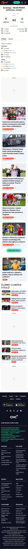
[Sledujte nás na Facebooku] (7, 411)
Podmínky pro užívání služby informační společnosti (13, 537)
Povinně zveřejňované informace (17, 545)
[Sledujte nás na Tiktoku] (17, 411)
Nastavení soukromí (9, 541)
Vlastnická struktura (18, 541)
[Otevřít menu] (25, 2)
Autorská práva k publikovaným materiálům (13, 535)
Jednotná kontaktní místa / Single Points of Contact (13, 543)
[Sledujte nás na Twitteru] (14, 411)
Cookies (23, 539)
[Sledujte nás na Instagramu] (10, 411)
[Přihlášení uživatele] (22, 2)
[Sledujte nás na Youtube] (21, 411)
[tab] (3, 39)
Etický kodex (6, 545)
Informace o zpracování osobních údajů (11, 539)
